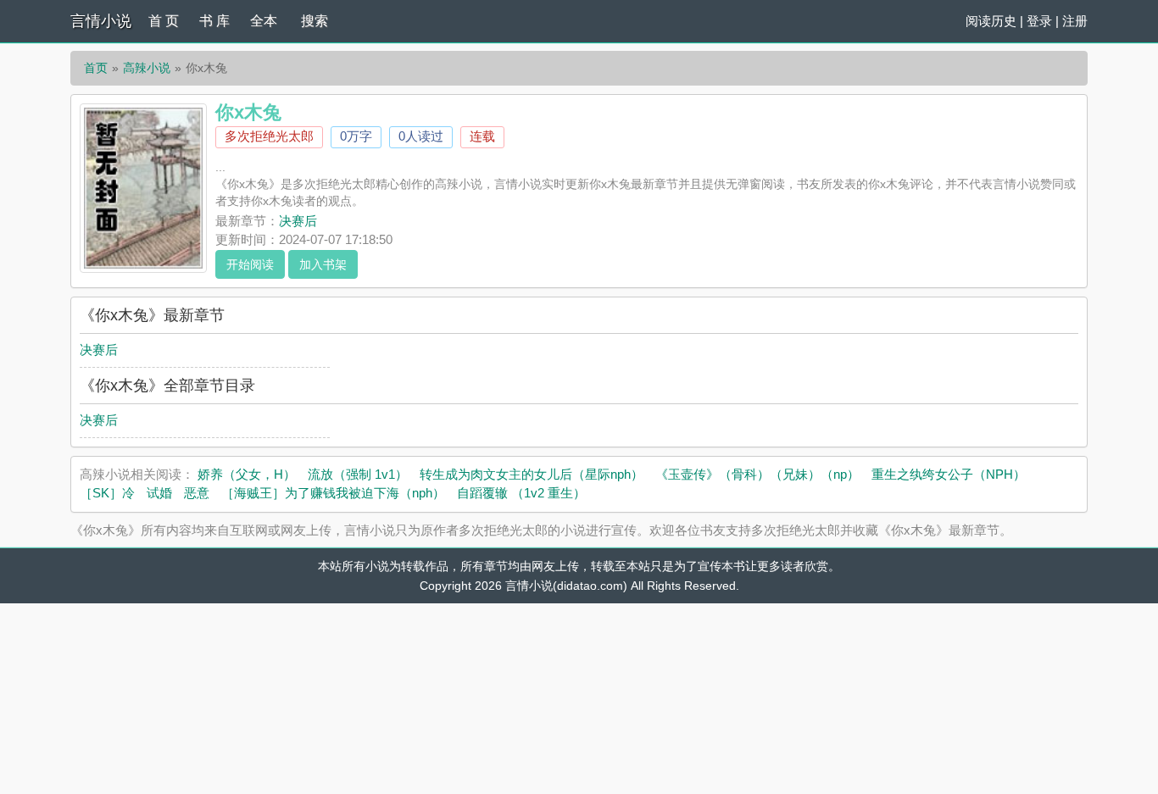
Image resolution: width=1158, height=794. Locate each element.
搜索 (314, 21)
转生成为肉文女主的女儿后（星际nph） (531, 474)
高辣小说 (146, 68)
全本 (263, 21)
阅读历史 (991, 21)
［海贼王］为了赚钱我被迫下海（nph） (333, 493)
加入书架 (323, 264)
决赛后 (298, 221)
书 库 (214, 21)
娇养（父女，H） (247, 474)
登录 (1039, 21)
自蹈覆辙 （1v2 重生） (521, 493)
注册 (1075, 21)
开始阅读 (250, 264)
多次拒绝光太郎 (269, 136)
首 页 (163, 21)
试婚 (159, 493)
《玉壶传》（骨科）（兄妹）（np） (757, 474)
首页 (96, 68)
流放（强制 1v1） (358, 474)
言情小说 (100, 21)
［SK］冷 (107, 493)
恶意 (196, 493)
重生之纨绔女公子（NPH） (948, 474)
